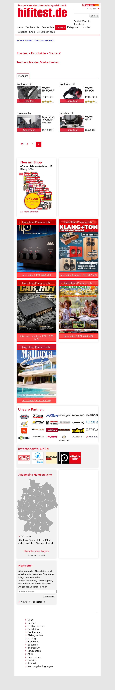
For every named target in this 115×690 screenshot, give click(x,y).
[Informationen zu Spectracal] (38, 438)
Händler (85, 27)
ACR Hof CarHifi (36, 555)
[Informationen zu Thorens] (52, 438)
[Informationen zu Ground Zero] (64, 424)
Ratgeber (22, 32)
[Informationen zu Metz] (52, 431)
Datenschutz (34, 657)
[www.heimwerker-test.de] (51, 466)
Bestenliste (48, 27)
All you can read (46, 32)
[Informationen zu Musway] (64, 431)
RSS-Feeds (33, 641)
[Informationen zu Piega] (92, 431)
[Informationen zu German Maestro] (52, 424)
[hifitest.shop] (75, 466)
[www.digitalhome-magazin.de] (24, 466)
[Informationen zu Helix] (78, 424)
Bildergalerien (35, 635)
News (20, 27)
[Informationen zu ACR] (24, 417)
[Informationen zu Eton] (38, 424)
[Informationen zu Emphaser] (92, 417)
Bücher (31, 623)
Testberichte (32, 27)
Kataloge (32, 638)
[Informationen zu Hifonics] (92, 424)
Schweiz (26, 536)
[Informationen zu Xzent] (78, 438)
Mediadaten (34, 651)
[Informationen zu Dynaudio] (78, 417)
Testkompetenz (36, 626)
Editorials (32, 644)
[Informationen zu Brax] (64, 417)
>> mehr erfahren (29, 211)
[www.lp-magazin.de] (63, 466)
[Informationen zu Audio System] (38, 417)
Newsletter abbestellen (33, 601)
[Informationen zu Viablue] (64, 438)
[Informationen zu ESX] (24, 424)
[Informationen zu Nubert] (78, 431)
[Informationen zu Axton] (52, 417)
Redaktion (33, 629)
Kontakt (31, 663)
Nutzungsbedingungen (40, 666)
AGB (30, 654)
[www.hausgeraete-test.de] (38, 466)
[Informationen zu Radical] (24, 438)
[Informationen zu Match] (38, 431)
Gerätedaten (34, 632)
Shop (32, 32)
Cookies (31, 660)
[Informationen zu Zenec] (92, 438)
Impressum (33, 647)
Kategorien (73, 27)
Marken (60, 27)
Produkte (23, 76)
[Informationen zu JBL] (24, 431)
